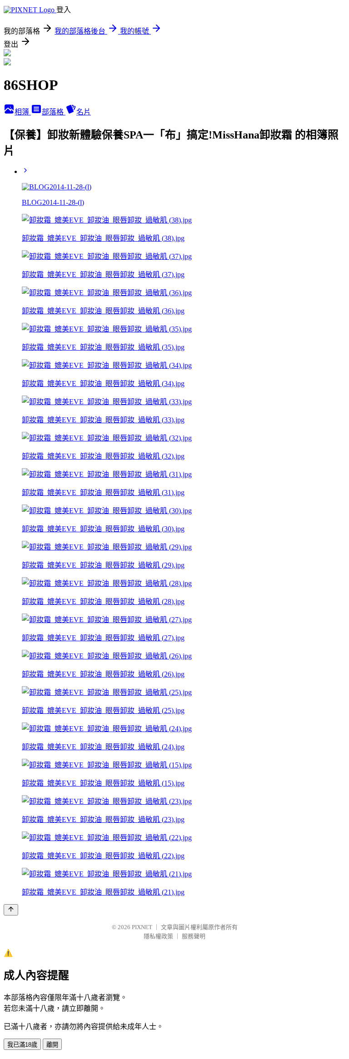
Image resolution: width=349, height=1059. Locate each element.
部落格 (53, 112)
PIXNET (142, 927)
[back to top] (11, 909)
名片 (83, 112)
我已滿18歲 (22, 1044)
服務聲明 (193, 936)
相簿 (23, 112)
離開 (52, 1044)
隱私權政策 (158, 936)
